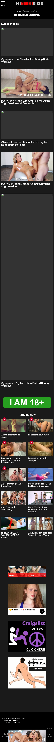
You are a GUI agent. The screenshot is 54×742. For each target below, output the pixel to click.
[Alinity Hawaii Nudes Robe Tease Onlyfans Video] (40, 523)
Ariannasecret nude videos (10, 435)
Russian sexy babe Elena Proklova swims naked (39, 485)
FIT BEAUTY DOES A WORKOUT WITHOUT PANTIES (10, 535)
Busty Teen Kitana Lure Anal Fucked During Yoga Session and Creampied (25, 102)
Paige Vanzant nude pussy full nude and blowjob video (10, 460)
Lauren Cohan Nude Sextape (37, 459)
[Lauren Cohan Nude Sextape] (40, 449)
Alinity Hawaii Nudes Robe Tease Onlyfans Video (40, 534)
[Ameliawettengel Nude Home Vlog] (13, 474)
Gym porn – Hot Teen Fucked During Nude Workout (25, 60)
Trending (4, 419)
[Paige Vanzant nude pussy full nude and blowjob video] (13, 449)
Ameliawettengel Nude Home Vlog (12, 485)
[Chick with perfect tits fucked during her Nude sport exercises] (27, 125)
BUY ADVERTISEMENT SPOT (15, 718)
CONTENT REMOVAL (12, 723)
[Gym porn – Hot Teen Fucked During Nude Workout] (27, 42)
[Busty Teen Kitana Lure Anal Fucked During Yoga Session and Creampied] (27, 83)
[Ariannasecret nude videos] (13, 425)
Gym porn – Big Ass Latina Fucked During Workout (25, 384)
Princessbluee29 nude (38, 434)
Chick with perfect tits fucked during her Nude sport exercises (24, 143)
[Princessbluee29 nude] (40, 425)
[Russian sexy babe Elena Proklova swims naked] (40, 474)
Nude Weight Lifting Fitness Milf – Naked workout (37, 509)
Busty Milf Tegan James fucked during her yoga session (25, 185)
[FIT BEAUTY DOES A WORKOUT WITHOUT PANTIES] (13, 523)
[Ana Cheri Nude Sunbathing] (13, 498)
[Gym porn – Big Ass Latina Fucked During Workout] (27, 287)
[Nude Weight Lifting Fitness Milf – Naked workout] (40, 498)
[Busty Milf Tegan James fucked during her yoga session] (27, 166)
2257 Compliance (11, 720)
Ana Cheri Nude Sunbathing (8, 508)
